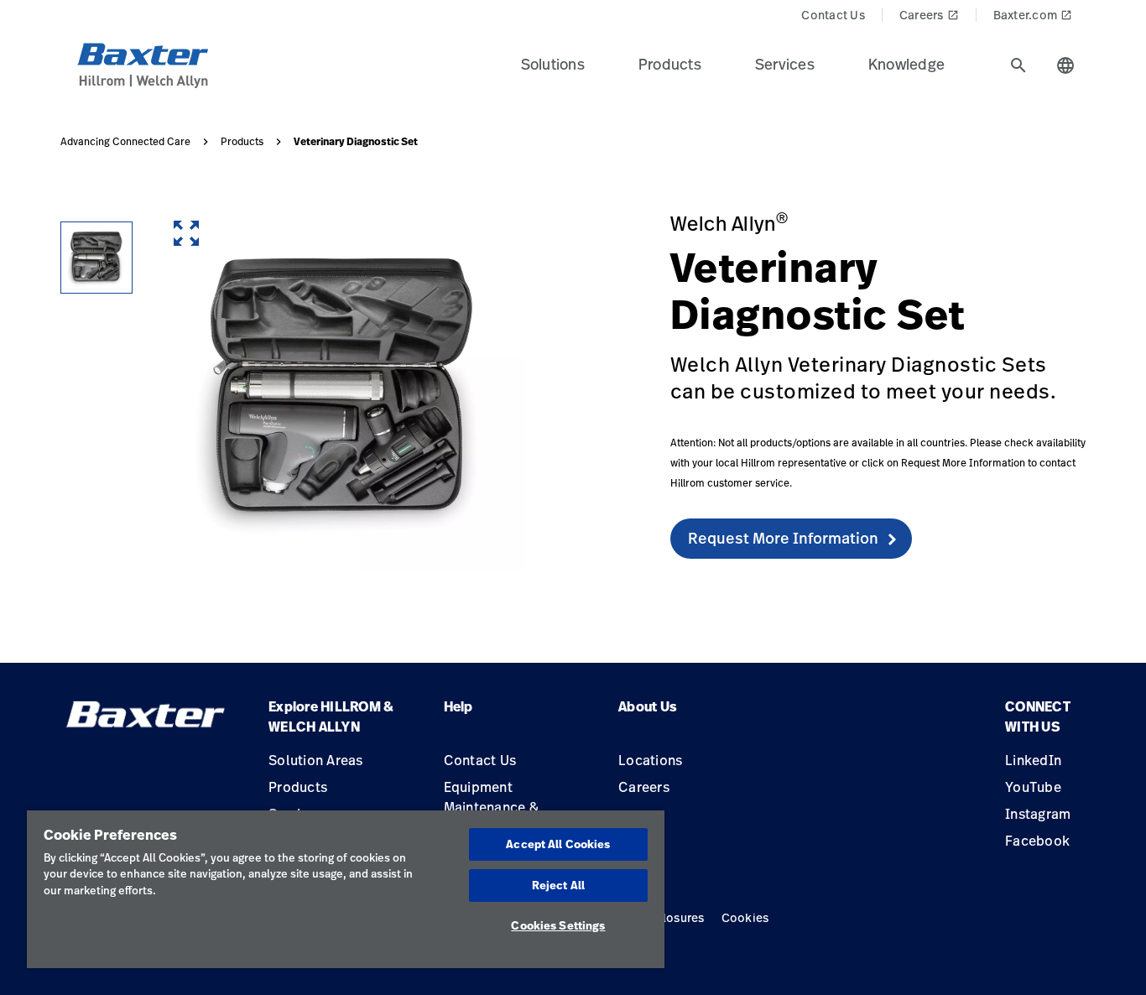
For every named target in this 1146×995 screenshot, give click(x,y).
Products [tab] (669, 64)
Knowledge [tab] (906, 64)
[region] (345, 889)
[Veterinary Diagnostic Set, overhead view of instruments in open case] (96, 257)
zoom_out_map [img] (186, 233)
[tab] (1018, 65)
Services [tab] (785, 64)
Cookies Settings (558, 925)
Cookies (745, 917)
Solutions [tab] (553, 64)
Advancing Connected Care (125, 141)
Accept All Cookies (558, 844)
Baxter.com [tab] (1033, 15)
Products (242, 141)
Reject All (558, 885)
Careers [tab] (929, 15)
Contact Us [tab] (833, 15)
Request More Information (783, 538)
